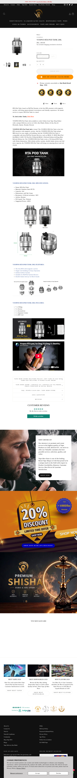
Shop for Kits (15, 21)
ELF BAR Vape (44, 742)
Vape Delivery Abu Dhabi (11, 745)
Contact (13, 4)
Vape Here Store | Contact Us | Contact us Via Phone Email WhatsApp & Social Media (38, 385)
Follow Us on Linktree (46, 739)
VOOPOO (40, 37)
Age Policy (43, 737)
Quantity (41, 61)
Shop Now (45, 475)
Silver (53, 56)
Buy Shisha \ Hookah (44, 4)
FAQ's (18, 4)
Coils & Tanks (19, 24)
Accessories (33, 24)
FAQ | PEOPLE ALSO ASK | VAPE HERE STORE (39, 390)
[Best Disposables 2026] (38, 670)
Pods (65, 21)
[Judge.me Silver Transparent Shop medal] (46, 709)
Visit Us (6, 731)
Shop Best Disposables (38, 693)
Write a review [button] (38, 416)
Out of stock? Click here (56, 77)
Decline (58, 773)
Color (39, 53)
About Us (6, 4)
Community (7, 737)
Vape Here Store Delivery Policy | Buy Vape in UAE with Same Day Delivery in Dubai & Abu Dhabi (38, 379)
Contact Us (7, 728)
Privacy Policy (21, 768)
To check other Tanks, (20, 116)
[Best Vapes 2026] (15, 670)
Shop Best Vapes (14, 690)
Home (38, 34)
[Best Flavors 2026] (62, 670)
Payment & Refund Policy (47, 731)
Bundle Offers (33, 4)
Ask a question (38, 394)
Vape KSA (24, 4)
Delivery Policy (44, 728)
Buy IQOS (60, 24)
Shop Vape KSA (8, 739)
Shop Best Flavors (62, 692)
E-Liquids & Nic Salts (34, 21)
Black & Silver (43, 56)
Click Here (30, 116)
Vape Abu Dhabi (47, 24)
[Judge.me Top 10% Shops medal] (62, 709)
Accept (37, 773)
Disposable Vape (54, 21)
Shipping (46, 44)
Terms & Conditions (9, 734)
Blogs (53, 4)
